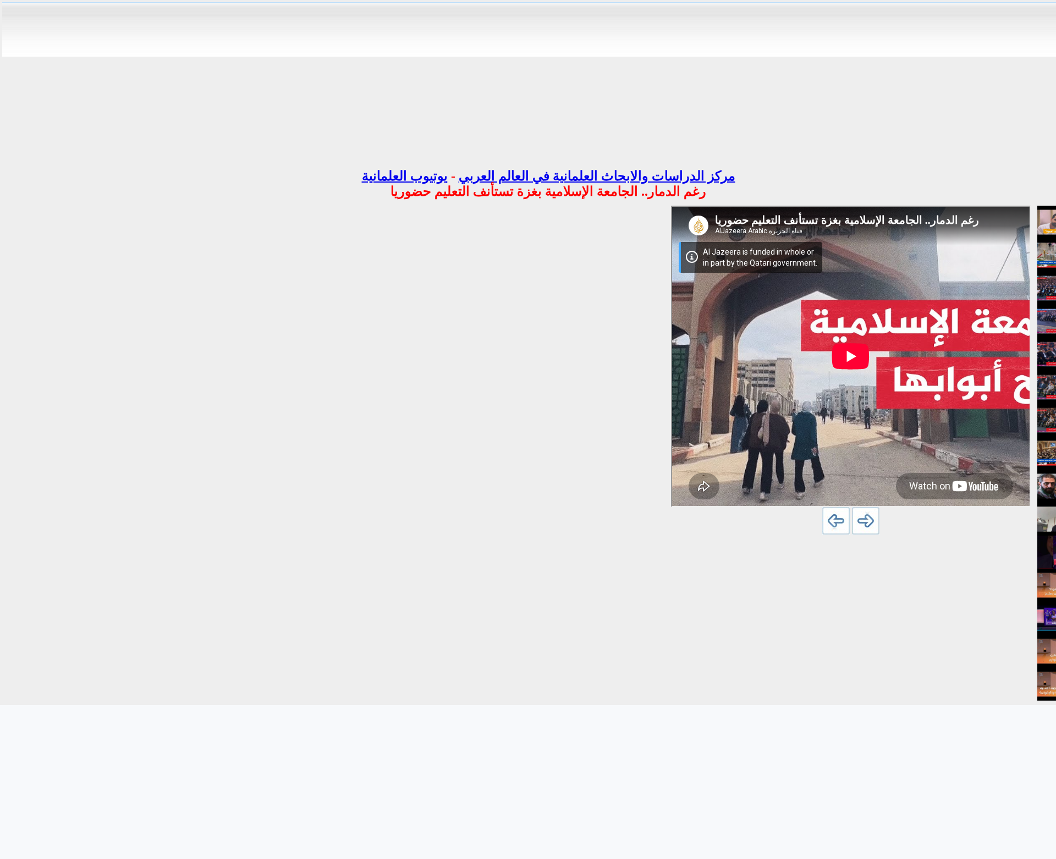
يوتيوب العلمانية (405, 176)
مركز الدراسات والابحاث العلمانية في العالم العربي (597, 176)
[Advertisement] (548, 81)
